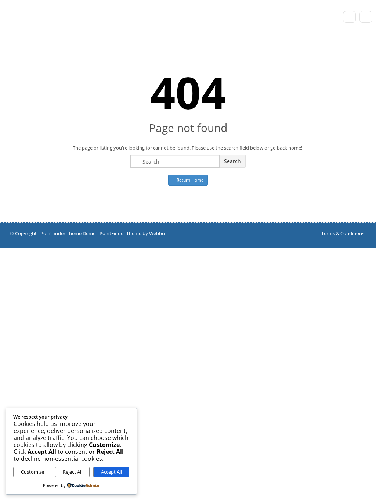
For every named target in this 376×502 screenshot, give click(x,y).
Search (232, 161)
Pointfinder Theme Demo (68, 233)
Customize (32, 472)
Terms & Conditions (342, 233)
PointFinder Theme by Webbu (132, 233)
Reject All (72, 472)
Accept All (111, 472)
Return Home (190, 180)
